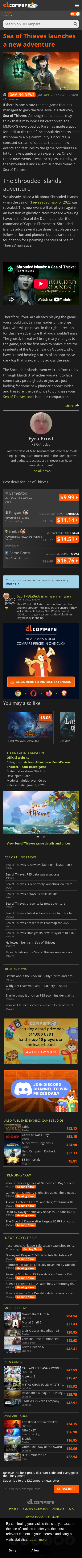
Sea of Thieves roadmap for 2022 (45, 202)
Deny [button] (12, 1550)
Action (29, 762)
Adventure (43, 762)
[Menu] (77, 5)
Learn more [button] (38, 1539)
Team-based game (33, 767)
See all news (41, 471)
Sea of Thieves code (18, 396)
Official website (18, 757)
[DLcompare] (41, 1501)
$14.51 (66, 539)
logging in (12, 583)
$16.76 (66, 560)
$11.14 (66, 520)
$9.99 (68, 497)
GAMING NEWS (21, 94)
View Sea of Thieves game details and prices (38, 843)
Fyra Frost (43, 95)
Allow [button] (35, 1550)
